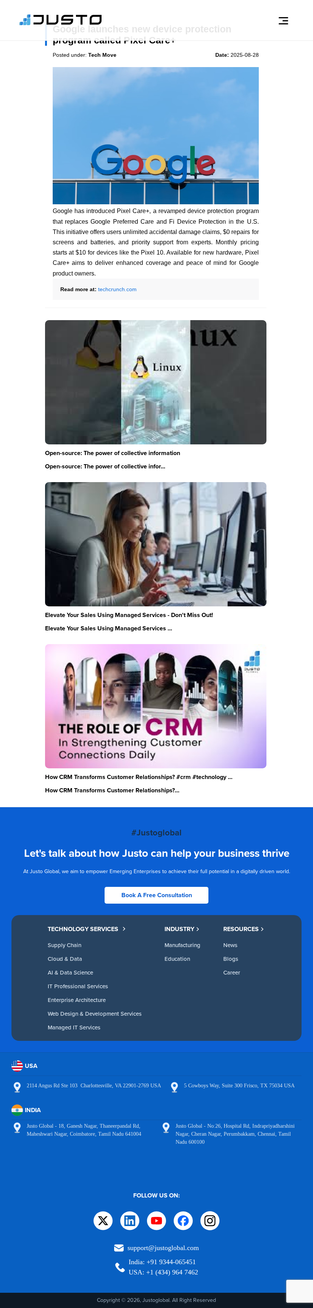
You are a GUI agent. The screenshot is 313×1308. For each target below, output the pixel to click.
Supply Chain (64, 945)
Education (177, 959)
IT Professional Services (78, 986)
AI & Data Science (70, 972)
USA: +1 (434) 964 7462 (163, 1272)
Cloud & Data (65, 959)
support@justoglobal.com (163, 1248)
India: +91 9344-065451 (162, 1262)
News (230, 945)
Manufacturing (182, 945)
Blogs (230, 959)
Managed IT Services (74, 1027)
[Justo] (60, 24)
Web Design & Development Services (95, 1014)
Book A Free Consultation (156, 895)
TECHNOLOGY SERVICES (83, 929)
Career (231, 972)
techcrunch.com (117, 289)
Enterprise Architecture (77, 1000)
